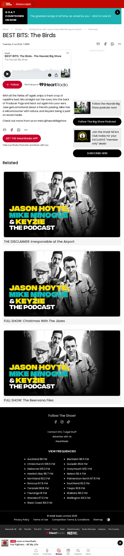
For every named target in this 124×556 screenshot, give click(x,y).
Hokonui (102, 529)
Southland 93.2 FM (78, 483)
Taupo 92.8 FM (76, 488)
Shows (18, 29)
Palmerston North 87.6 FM (83, 478)
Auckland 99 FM (37, 459)
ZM (20, 529)
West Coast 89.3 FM (39, 503)
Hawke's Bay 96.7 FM (40, 474)
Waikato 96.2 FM (77, 493)
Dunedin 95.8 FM (77, 464)
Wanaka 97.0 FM (37, 498)
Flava (54, 529)
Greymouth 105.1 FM (79, 469)
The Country (113, 529)
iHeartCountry (73, 529)
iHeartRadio (62, 441)
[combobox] (119, 44)
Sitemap (98, 519)
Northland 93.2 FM (38, 478)
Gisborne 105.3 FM (38, 469)
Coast (47, 529)
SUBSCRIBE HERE (97, 142)
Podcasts (93, 29)
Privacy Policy (21, 519)
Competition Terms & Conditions (70, 519)
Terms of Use (40, 519)
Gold (62, 529)
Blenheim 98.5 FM (78, 459)
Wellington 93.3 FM (78, 498)
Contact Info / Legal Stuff (62, 432)
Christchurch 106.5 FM (41, 464)
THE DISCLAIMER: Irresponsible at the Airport (62, 207)
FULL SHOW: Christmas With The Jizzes (62, 287)
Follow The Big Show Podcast (97, 113)
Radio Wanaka (89, 529)
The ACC (38, 529)
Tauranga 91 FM (37, 493)
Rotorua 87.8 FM (37, 483)
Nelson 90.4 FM (76, 474)
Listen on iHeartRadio (62, 543)
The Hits (27, 529)
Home (5, 29)
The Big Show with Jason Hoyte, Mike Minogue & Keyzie (55, 29)
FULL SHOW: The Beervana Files (62, 366)
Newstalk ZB (10, 529)
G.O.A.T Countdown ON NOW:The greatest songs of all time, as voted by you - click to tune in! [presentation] (62, 16)
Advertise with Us (62, 436)
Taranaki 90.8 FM (38, 488)
